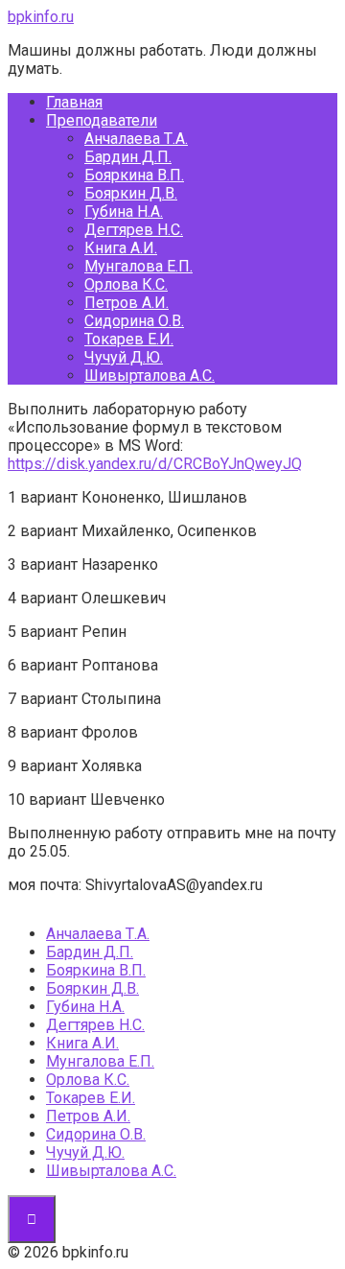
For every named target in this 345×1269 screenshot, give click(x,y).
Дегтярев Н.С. (133, 230)
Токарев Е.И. (128, 339)
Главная (74, 102)
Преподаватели (101, 120)
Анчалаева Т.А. (136, 138)
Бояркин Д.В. (130, 193)
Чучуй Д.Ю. (123, 357)
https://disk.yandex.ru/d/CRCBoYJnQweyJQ (155, 464)
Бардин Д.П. (128, 157)
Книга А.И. (120, 248)
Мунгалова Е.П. (138, 266)
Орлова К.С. (126, 284)
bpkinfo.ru (41, 17)
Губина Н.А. (123, 211)
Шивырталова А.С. (149, 375)
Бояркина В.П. (134, 175)
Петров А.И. (126, 303)
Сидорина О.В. (134, 321)
